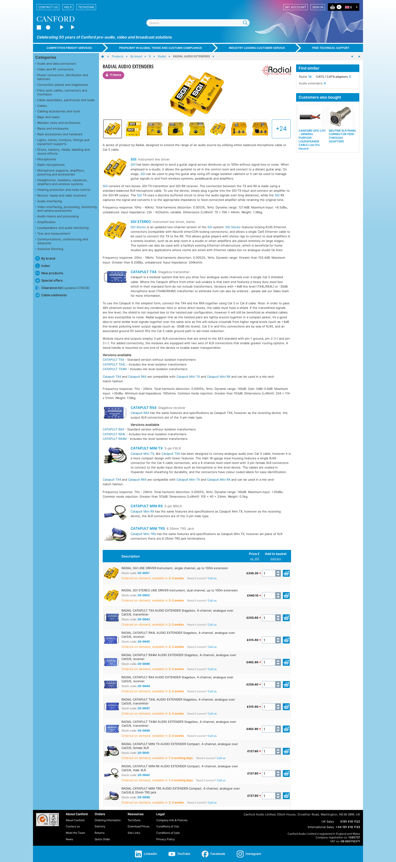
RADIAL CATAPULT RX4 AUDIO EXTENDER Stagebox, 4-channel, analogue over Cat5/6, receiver (177, 679)
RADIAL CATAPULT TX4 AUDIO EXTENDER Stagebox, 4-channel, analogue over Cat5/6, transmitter (177, 612)
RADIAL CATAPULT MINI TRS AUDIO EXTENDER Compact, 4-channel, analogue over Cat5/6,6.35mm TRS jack (180, 790)
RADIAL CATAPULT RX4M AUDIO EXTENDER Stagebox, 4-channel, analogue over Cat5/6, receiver (178, 657)
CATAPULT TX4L (114, 364)
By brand (48, 258)
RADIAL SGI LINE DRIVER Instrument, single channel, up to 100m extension (174, 568)
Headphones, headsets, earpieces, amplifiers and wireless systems (62, 182)
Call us (212, 578)
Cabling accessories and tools (58, 111)
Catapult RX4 (137, 376)
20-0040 (144, 797)
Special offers (52, 280)
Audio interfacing (49, 201)
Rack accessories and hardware (59, 134)
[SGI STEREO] (115, 231)
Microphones (46, 159)
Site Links (134, 832)
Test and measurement (53, 233)
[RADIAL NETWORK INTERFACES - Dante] (352, 56)
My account (295, 7)
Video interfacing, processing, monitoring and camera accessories (67, 209)
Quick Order (102, 839)
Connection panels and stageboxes (62, 84)
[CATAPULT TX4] (115, 278)
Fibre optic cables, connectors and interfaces (62, 92)
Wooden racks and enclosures (58, 123)
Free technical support (330, 48)
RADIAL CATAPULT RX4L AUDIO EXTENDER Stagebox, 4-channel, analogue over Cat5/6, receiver (178, 634)
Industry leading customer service (257, 48)
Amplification (46, 222)
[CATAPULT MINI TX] (115, 456)
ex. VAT (255, 558)
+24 (281, 128)
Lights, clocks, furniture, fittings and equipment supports (63, 142)
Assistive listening (50, 249)
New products (52, 273)
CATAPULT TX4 (144, 272)
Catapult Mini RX (218, 376)
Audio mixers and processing (58, 216)
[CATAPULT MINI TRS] (115, 535)
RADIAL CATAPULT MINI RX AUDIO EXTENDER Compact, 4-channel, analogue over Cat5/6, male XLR (179, 768)
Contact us (48, 7)
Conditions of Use (167, 826)
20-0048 (144, 730)
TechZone (86, 7)
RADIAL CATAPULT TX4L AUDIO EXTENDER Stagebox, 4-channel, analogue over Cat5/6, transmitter (178, 701)
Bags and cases (48, 117)
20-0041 (143, 752)
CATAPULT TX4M (115, 369)
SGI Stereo (138, 227)
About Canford (75, 820)
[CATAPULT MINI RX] (115, 513)
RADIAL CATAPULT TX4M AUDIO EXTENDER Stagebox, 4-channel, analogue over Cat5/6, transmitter (178, 723)
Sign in (317, 7)
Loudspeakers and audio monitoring (63, 228)
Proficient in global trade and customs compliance (160, 48)
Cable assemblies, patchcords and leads (66, 100)
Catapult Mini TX (188, 376)
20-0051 (143, 573)
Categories (45, 57)
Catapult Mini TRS (143, 534)
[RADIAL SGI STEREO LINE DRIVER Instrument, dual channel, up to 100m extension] (218, 128)
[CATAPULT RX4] (115, 413)
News (69, 839)
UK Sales (328, 821)
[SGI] (115, 168)
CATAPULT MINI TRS (148, 528)
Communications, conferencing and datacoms (62, 241)
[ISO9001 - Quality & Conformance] (47, 819)
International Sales (321, 827)
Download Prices (138, 826)
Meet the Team (75, 832)
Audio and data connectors (56, 63)
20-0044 (144, 686)
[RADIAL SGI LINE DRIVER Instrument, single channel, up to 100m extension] (197, 94)
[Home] (105, 56)
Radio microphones (51, 164)
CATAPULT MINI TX (147, 448)
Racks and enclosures (53, 128)
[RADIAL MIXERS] (359, 56)
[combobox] (198, 22)
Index (45, 266)
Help (68, 7)
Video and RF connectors (55, 69)
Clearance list (65, 288)
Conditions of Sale (168, 832)
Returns (99, 832)
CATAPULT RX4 (144, 407)
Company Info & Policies (171, 820)
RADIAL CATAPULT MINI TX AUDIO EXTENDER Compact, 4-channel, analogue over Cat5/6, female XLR (179, 746)
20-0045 (144, 641)
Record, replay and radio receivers (61, 195)
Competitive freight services (69, 48)
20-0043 (144, 619)
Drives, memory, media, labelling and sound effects (63, 151)
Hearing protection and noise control (63, 189)
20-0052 (144, 595)
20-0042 (144, 775)
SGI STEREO (141, 221)
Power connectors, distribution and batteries (62, 77)
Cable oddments (54, 295)
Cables (42, 106)
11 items (115, 75)
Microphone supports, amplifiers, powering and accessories (61, 172)
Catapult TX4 (112, 376)
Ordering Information (108, 820)
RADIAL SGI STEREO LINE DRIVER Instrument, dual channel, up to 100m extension (179, 590)
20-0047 (144, 708)
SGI (133, 159)
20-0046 (144, 663)
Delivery (275, 558)
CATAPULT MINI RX (147, 506)
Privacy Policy (165, 839)
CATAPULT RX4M (115, 439)
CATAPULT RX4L (114, 434)
